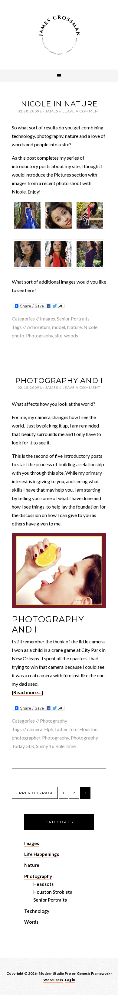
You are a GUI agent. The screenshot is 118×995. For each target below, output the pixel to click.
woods (71, 335)
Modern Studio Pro (55, 973)
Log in (70, 979)
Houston (88, 729)
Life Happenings (41, 854)
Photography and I (59, 380)
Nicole (90, 327)
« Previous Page (35, 793)
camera (34, 729)
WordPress (53, 979)
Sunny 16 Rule (50, 746)
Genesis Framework (93, 973)
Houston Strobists (52, 892)
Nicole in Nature (59, 103)
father (61, 729)
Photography (39, 335)
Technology (36, 911)
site (58, 335)
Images (47, 318)
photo (18, 335)
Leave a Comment (81, 111)
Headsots (43, 884)
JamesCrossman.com (59, 34)
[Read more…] (27, 692)
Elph (48, 729)
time (71, 746)
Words (31, 922)
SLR (30, 746)
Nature (74, 327)
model (58, 327)
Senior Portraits (73, 318)
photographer (26, 737)
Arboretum (38, 327)
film (73, 729)
